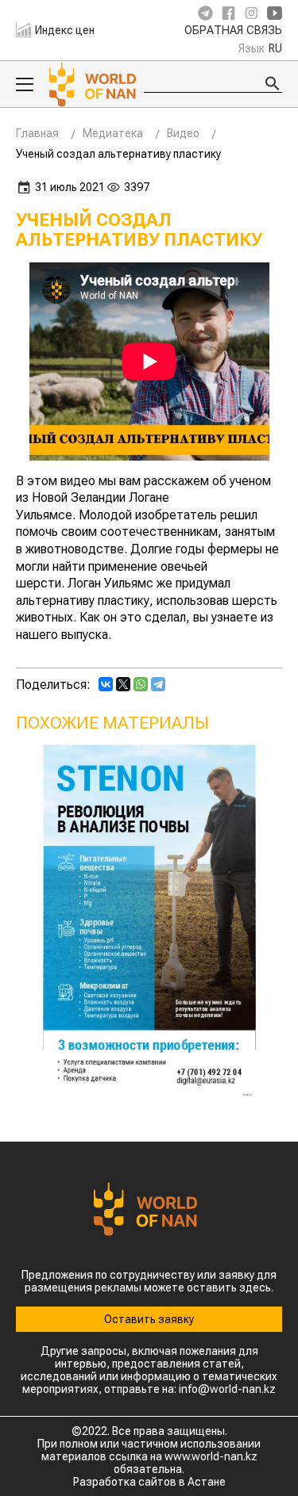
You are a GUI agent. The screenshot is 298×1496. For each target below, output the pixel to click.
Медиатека (113, 133)
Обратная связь (233, 31)
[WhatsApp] (141, 684)
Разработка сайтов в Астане (149, 1481)
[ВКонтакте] (106, 684)
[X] (123, 684)
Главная (37, 133)
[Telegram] (158, 684)
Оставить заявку (149, 1319)
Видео (183, 133)
